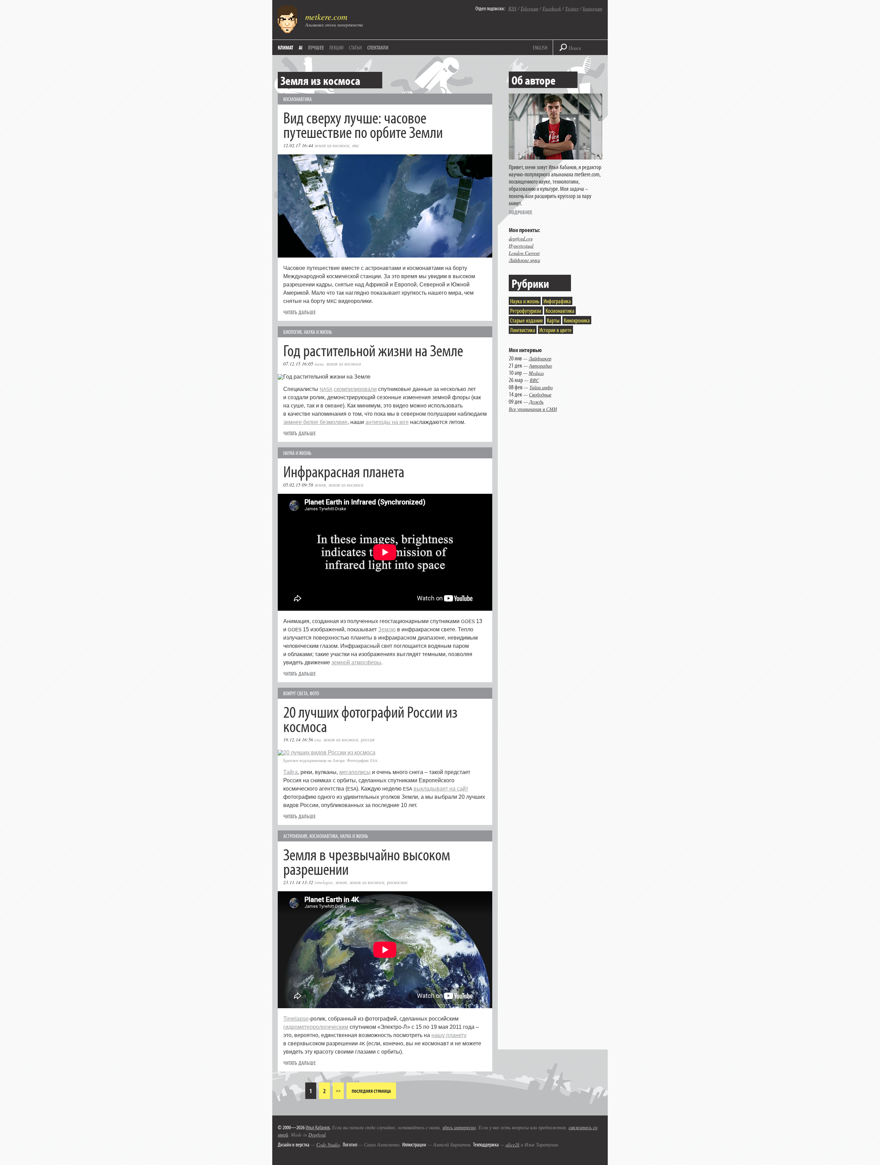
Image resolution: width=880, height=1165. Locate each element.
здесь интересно (459, 1127)
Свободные (540, 394)
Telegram (529, 8)
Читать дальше (299, 312)
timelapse (324, 882)
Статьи (355, 47)
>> (338, 1090)
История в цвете (555, 330)
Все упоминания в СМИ (533, 409)
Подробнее (520, 212)
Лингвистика (522, 330)
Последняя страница (371, 1091)
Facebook (551, 8)
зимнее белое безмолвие (315, 422)
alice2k (512, 1144)
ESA (318, 739)
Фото (314, 693)
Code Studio (328, 1144)
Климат (285, 47)
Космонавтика (297, 99)
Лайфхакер (540, 358)
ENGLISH (540, 47)
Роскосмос (397, 882)
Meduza (536, 373)
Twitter (572, 8)
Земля (320, 484)
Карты (553, 320)
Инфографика (557, 301)
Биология (292, 331)
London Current (524, 253)
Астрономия (295, 835)
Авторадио (540, 365)
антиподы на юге (387, 422)
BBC (534, 380)
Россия (368, 739)
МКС (355, 145)
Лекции (336, 47)
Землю (387, 629)
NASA (319, 363)
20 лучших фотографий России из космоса (370, 718)
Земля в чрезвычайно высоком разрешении (366, 861)
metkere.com (326, 16)
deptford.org (521, 238)
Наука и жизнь (318, 331)
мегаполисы (355, 772)
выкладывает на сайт (441, 789)
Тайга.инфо (541, 387)
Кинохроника (577, 320)
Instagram (592, 8)
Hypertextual (521, 245)
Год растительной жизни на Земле (373, 349)
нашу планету (448, 1035)
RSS (512, 8)
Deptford (317, 1134)
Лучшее (316, 47)
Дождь (536, 402)
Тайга (290, 772)
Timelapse (296, 1019)
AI (300, 47)
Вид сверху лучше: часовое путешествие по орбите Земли (363, 124)
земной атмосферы (356, 662)
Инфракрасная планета (343, 470)
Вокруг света (295, 693)
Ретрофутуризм (525, 311)
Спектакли (377, 47)
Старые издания (526, 320)
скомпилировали (355, 389)
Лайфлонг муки (524, 260)
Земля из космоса (332, 145)
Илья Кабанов (318, 1127)
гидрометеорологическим (315, 1027)
